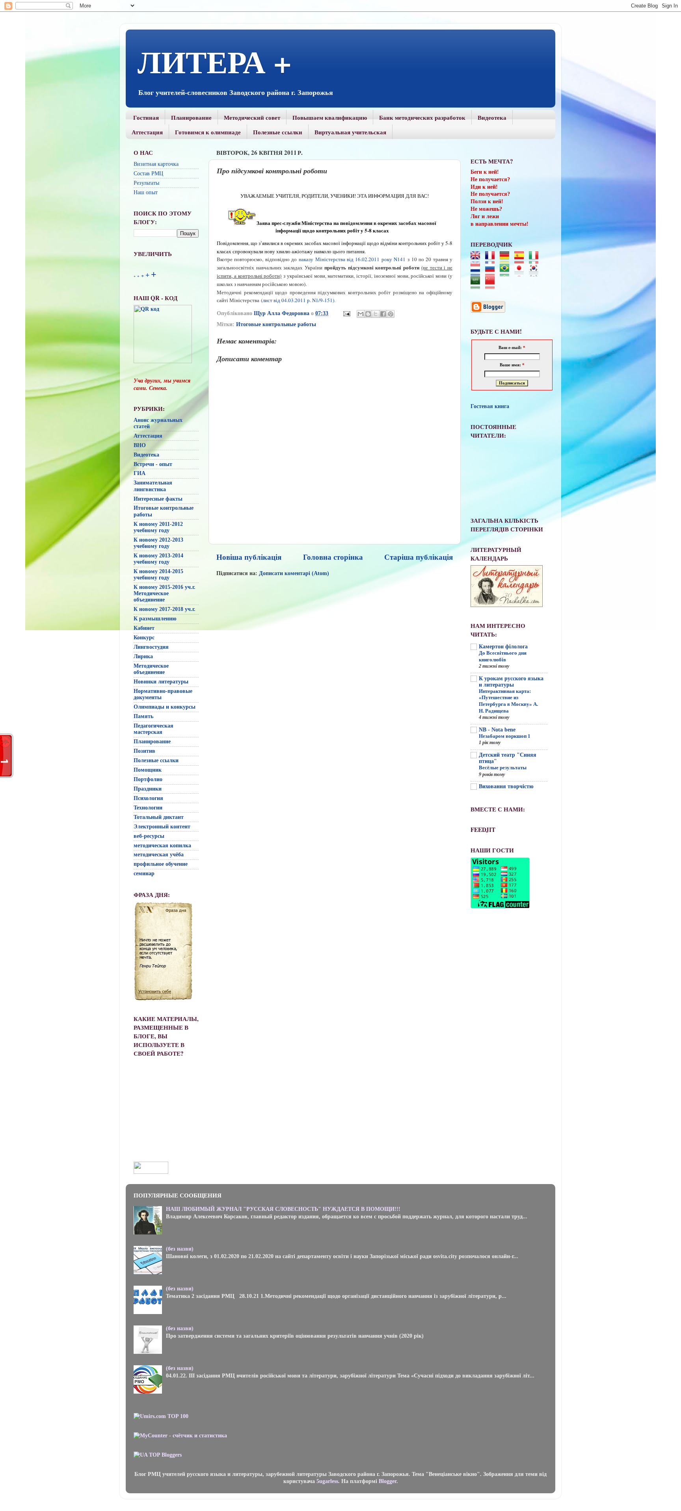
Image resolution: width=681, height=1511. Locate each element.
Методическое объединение (151, 669)
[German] (507, 260)
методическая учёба (159, 855)
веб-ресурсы (149, 836)
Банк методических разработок (422, 117)
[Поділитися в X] (376, 314)
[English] (478, 260)
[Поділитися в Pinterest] (390, 314)
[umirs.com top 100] (161, 1416)
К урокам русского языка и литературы (511, 682)
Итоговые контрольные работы (276, 324)
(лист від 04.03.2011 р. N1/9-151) (298, 300)
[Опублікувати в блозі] (368, 314)
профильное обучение (161, 864)
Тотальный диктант (159, 817)
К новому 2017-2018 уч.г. (164, 609)
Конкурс (144, 637)
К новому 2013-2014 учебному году (158, 559)
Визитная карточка (156, 164)
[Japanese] (521, 273)
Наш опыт (146, 192)
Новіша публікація (248, 557)
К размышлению (155, 619)
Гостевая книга (490, 406)
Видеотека (492, 117)
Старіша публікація (418, 557)
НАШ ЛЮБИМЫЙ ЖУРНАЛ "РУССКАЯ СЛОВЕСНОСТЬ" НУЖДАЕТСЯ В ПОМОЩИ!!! (283, 1209)
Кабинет (144, 628)
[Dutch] (478, 273)
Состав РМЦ (148, 173)
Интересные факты (158, 499)
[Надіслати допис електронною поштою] (346, 313)
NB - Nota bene (497, 730)
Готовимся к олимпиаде (208, 132)
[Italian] (536, 260)
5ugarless (327, 1481)
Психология (148, 798)
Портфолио (148, 779)
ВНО (140, 445)
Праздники (148, 789)
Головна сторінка (333, 557)
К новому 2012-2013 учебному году (158, 543)
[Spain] (521, 260)
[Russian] (492, 273)
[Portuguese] (507, 273)
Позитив (144, 751)
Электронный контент (162, 827)
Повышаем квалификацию (329, 117)
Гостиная (146, 117)
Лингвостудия (151, 647)
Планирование (191, 117)
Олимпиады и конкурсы (164, 707)
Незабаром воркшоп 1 (504, 736)
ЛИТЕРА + (215, 61)
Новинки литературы (161, 682)
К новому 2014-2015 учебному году (158, 574)
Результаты (146, 183)
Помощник (148, 770)
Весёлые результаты (503, 767)
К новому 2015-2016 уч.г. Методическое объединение (164, 593)
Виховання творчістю (506, 786)
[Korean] (536, 273)
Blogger (387, 1481)
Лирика (143, 656)
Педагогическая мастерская (153, 729)
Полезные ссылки (277, 132)
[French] (492, 260)
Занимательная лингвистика (153, 486)
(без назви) (180, 1249)
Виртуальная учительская (350, 132)
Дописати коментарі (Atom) (294, 573)
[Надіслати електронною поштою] (361, 314)
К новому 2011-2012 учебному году (158, 527)
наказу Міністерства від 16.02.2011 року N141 (352, 259)
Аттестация (147, 132)
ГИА (139, 473)
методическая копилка (162, 845)
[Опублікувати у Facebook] (383, 314)
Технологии (148, 808)
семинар (144, 873)
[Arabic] (478, 285)
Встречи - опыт (153, 464)
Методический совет (252, 117)
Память (143, 716)
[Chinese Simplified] (492, 285)
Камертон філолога (503, 647)
